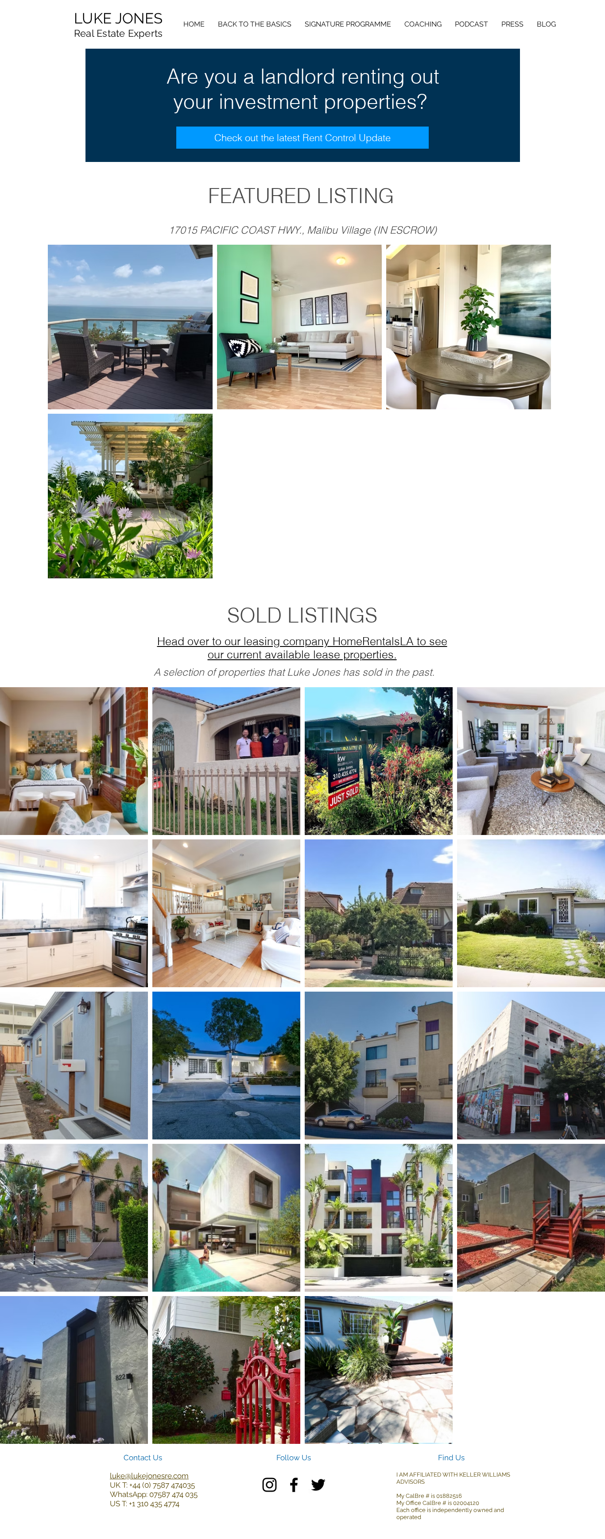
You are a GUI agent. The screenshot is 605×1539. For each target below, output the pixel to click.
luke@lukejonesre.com (149, 1475)
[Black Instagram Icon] (269, 1484)
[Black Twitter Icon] (318, 1484)
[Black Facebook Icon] (293, 1484)
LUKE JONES (118, 18)
